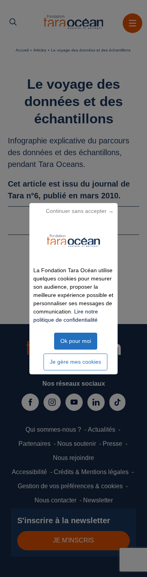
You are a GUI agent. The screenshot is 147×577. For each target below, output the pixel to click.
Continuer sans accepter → (80, 211)
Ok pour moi (75, 341)
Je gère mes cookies (75, 362)
